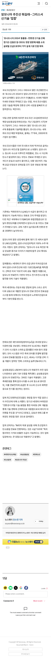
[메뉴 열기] (37, 3)
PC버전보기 (25, 654)
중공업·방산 (11, 10)
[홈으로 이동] (7, 3)
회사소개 (25, 649)
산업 (3, 10)
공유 (45, 30)
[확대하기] (25, 54)
